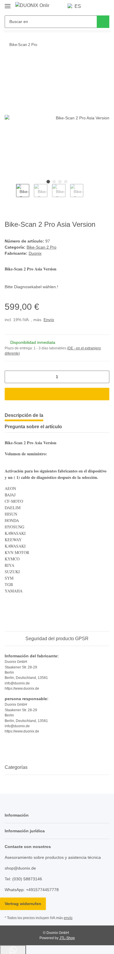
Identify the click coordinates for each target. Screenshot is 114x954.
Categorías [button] (16, 767)
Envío (49, 319)
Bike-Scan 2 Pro (41, 247)
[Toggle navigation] (8, 3)
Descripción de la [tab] (24, 415)
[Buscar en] (103, 21)
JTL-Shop (67, 938)
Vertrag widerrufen (23, 903)
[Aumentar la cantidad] (102, 377)
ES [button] (78, 6)
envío (68, 918)
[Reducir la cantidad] (11, 377)
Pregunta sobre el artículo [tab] (33, 426)
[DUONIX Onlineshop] (32, 5)
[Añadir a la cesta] (9, 62)
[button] (94, 6)
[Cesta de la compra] (104, 6)
